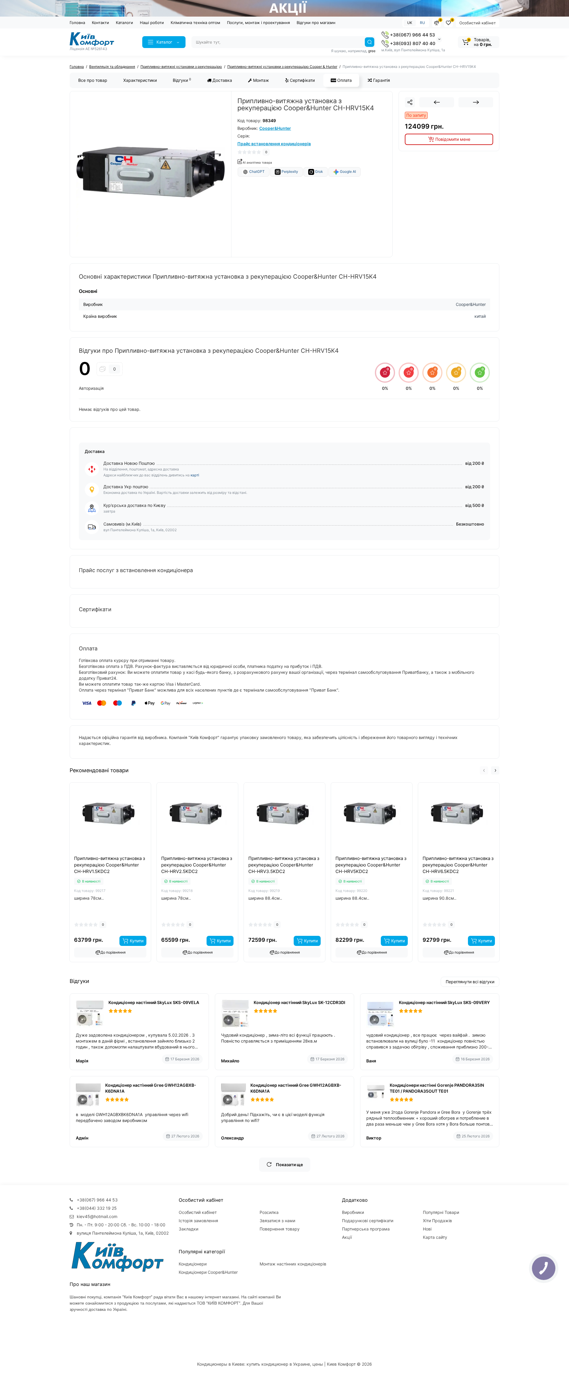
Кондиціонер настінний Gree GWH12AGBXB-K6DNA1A (150, 1088)
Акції (347, 1237)
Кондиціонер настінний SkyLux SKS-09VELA (153, 1002)
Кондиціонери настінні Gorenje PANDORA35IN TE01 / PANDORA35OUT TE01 (437, 1088)
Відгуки (182, 80)
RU (422, 22)
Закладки (188, 1228)
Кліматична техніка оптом (195, 22)
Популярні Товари (441, 1212)
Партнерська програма (366, 1228)
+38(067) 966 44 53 (412, 35)
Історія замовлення (198, 1220)
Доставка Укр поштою (125, 486)
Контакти (100, 22)
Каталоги (124, 22)
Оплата (344, 80)
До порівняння (113, 952)
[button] (484, 770)
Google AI (347, 171)
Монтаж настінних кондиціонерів (293, 1263)
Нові (427, 1228)
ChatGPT (256, 171)
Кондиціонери (193, 1263)
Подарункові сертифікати (367, 1220)
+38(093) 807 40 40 (412, 43)
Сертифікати (302, 80)
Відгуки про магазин (316, 22)
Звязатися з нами (277, 1220)
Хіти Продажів (437, 1220)
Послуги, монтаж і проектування (258, 22)
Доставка (221, 80)
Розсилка (269, 1212)
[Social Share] (410, 102)
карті (195, 475)
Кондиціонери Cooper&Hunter (208, 1272)
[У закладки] (117, 854)
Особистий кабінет (477, 22)
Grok (318, 171)
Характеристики (140, 80)
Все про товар (92, 80)
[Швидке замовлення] (104, 854)
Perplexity (289, 171)
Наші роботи (152, 22)
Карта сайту (435, 1237)
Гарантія (381, 80)
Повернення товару (280, 1228)
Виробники (353, 1212)
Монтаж (260, 80)
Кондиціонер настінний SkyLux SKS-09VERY (444, 1002)
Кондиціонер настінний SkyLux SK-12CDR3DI (299, 1002)
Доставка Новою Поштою (129, 463)
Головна (77, 22)
